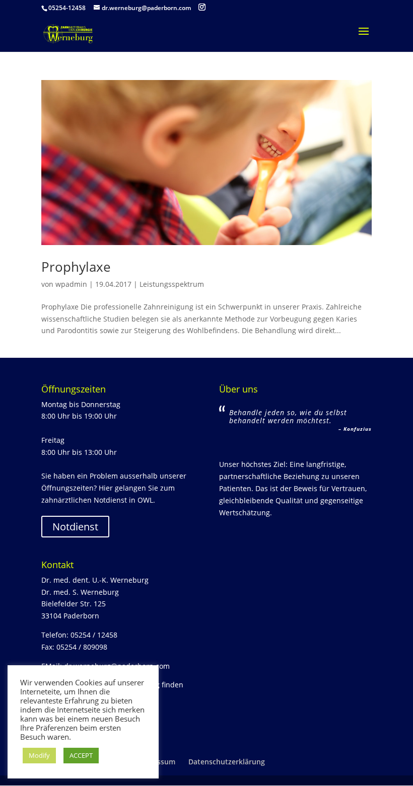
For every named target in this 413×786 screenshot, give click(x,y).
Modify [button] (39, 755)
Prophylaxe (76, 267)
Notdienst (75, 526)
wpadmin (71, 284)
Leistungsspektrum (172, 284)
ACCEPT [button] (81, 755)
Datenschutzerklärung (226, 761)
